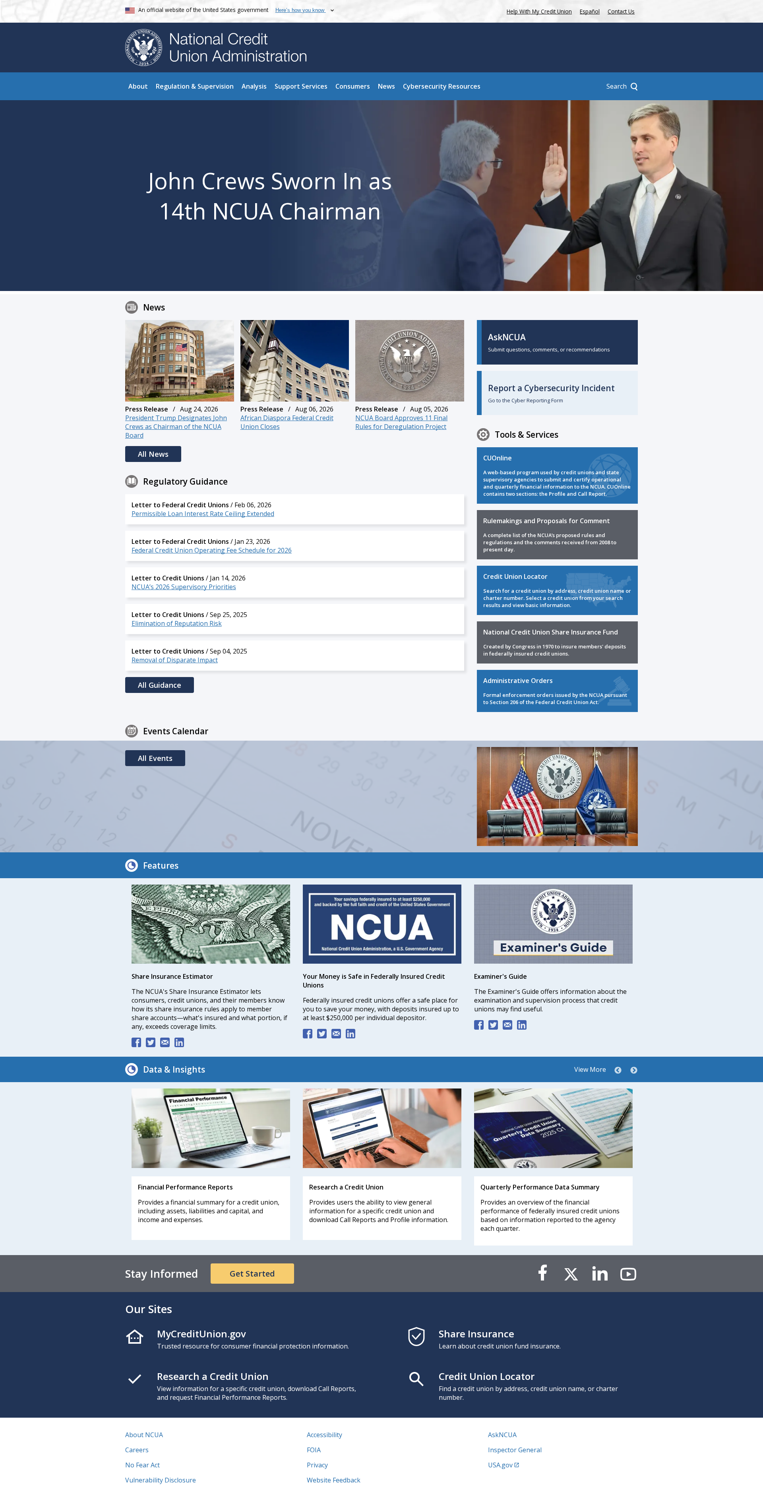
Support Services (301, 86)
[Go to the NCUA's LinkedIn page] (599, 1273)
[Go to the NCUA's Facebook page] (542, 1273)
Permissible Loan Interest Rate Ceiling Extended (203, 513)
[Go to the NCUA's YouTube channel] (628, 1273)
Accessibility (324, 1434)
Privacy (317, 1465)
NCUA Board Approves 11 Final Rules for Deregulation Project (401, 422)
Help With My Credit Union (538, 10)
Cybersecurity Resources (441, 86)
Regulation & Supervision (195, 86)
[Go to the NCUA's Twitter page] (571, 1273)
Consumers (352, 86)
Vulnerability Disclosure (160, 1480)
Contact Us (621, 11)
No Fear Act (142, 1465)
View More (590, 1069)
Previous (618, 1071)
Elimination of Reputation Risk (177, 623)
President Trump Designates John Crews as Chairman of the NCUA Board (176, 426)
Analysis (254, 86)
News (386, 86)
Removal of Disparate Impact (175, 660)
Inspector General (515, 1449)
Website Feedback (333, 1480)
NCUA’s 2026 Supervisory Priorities (184, 586)
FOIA (314, 1449)
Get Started (252, 1273)
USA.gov (500, 1465)
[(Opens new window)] (211, 925)
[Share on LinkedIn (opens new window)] (179, 1042)
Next (634, 1071)
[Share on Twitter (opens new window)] (150, 1042)
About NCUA (144, 1434)
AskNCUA (502, 1434)
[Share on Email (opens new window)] (165, 1042)
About (138, 86)
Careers (137, 1449)
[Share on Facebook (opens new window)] (136, 1042)
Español (590, 11)
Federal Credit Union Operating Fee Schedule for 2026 (212, 550)
